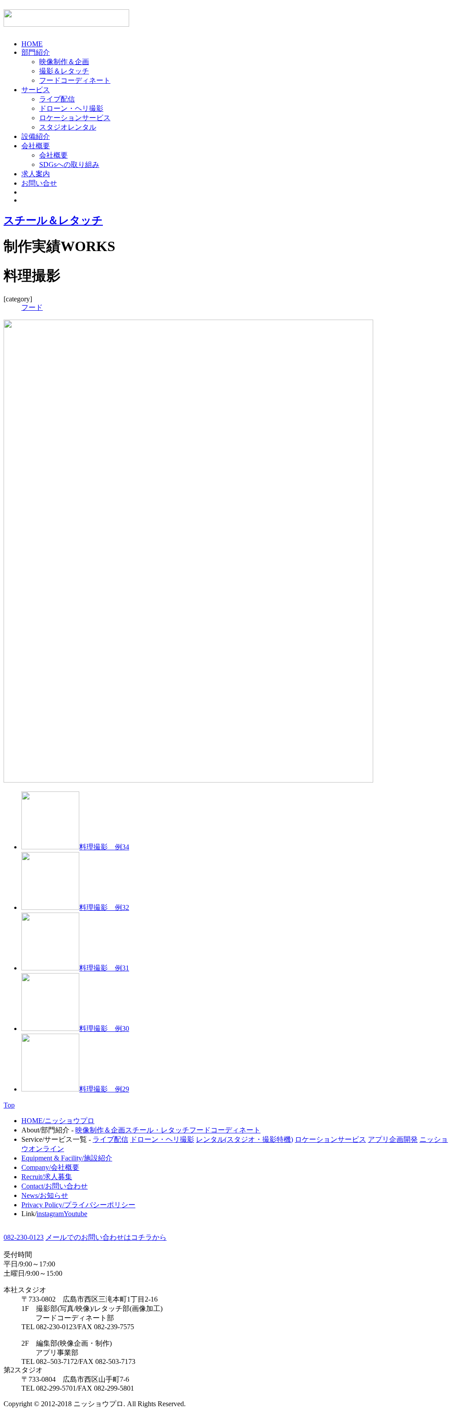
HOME (32, 44)
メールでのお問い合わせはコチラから (106, 1237)
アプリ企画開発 (393, 1139)
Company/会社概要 (50, 1167)
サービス (35, 89)
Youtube (75, 1213)
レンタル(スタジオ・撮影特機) (244, 1139)
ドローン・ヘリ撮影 (71, 108)
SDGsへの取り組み (69, 164)
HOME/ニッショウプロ (57, 1120)
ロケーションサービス (74, 118)
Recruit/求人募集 (46, 1177)
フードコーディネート (74, 80)
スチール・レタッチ (157, 1130)
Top (9, 1105)
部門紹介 (35, 52)
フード (32, 307)
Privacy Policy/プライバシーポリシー (78, 1205)
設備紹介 (35, 136)
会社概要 (35, 146)
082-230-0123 (24, 1237)
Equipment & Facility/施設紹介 (66, 1158)
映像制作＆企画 (64, 61)
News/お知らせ (44, 1195)
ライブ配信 (57, 99)
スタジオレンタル (67, 127)
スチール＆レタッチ (53, 220)
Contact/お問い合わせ (54, 1186)
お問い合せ (39, 183)
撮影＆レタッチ (64, 71)
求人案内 (35, 174)
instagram (50, 1213)
